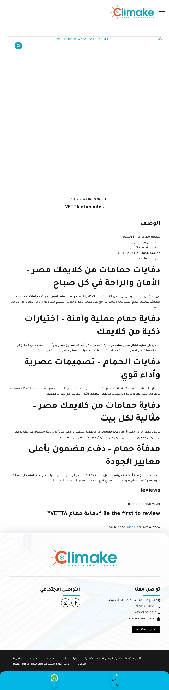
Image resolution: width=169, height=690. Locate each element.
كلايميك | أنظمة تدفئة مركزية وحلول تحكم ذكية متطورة (113, 658)
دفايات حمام (70, 199)
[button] (18, 42)
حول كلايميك (70, 658)
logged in (132, 527)
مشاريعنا (17, 658)
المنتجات (34, 658)
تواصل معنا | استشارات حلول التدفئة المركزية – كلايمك (41, 664)
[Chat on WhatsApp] (54, 681)
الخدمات (51, 658)
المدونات (81, 664)
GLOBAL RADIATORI (94, 199)
